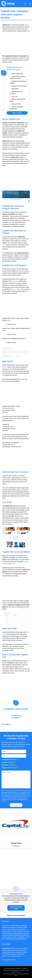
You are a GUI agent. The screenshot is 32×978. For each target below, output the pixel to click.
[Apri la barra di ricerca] (25, 3)
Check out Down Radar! (8, 960)
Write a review (17, 113)
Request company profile (16, 908)
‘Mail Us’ (4, 367)
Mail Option (15, 88)
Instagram (5, 563)
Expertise (4, 762)
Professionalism (6, 759)
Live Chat (14, 96)
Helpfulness (5, 765)
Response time (6, 767)
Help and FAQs (16, 104)
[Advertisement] (16, 44)
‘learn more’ (15, 281)
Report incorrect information (16, 915)
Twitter (13, 563)
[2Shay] (8, 3)
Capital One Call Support (19, 86)
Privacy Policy (21, 973)
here (3, 245)
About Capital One (17, 73)
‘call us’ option (16, 289)
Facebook (26, 561)
